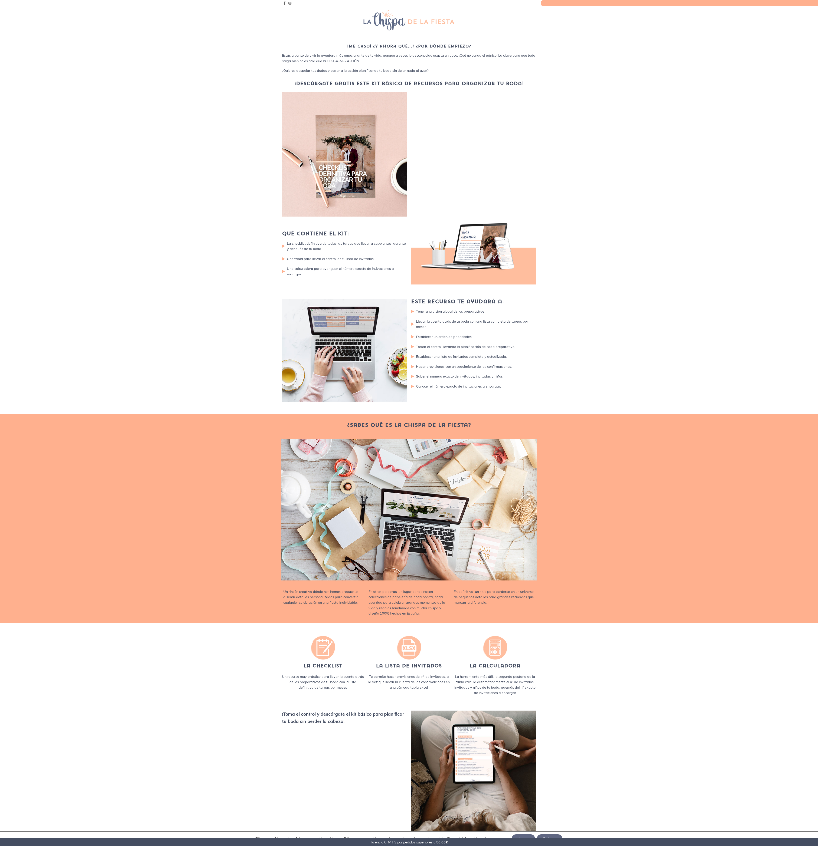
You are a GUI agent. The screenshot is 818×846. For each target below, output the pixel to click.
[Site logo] (409, 20)
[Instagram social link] (290, 3)
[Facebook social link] (284, 3)
